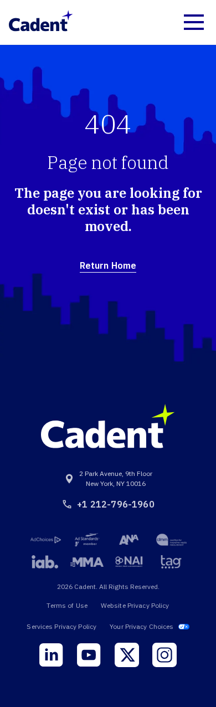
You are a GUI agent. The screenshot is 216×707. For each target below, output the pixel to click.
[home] (41, 22)
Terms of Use (67, 605)
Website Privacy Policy (135, 605)
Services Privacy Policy (61, 626)
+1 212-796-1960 (115, 504)
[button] (194, 22)
